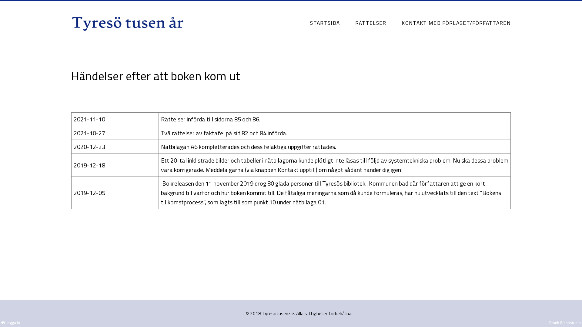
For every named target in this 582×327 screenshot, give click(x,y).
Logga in (12, 323)
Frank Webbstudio (565, 323)
